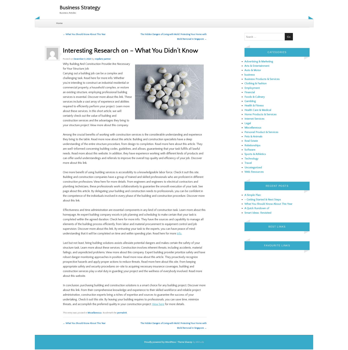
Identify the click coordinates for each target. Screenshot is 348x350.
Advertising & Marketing (259, 61)
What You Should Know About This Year (84, 34)
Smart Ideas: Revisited (258, 212)
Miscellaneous (95, 313)
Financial (250, 92)
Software (250, 149)
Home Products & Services (261, 114)
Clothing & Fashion (256, 83)
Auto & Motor (253, 70)
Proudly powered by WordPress (160, 342)
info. (179, 233)
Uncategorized (253, 167)
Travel (248, 162)
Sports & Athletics (255, 154)
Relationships (252, 145)
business (250, 74)
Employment (252, 87)
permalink (122, 313)
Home (59, 23)
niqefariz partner (103, 59)
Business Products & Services (262, 79)
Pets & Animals (253, 136)
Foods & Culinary (255, 96)
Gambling (250, 101)
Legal (248, 123)
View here (158, 304)
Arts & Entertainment (257, 65)
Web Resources (254, 171)
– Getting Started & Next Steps (263, 199)
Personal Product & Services (261, 132)
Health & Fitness (254, 105)
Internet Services (254, 118)
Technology (251, 158)
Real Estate (251, 140)
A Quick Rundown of (257, 208)
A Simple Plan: (253, 195)
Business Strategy (80, 8)
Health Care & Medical (258, 110)
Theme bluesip (185, 342)
